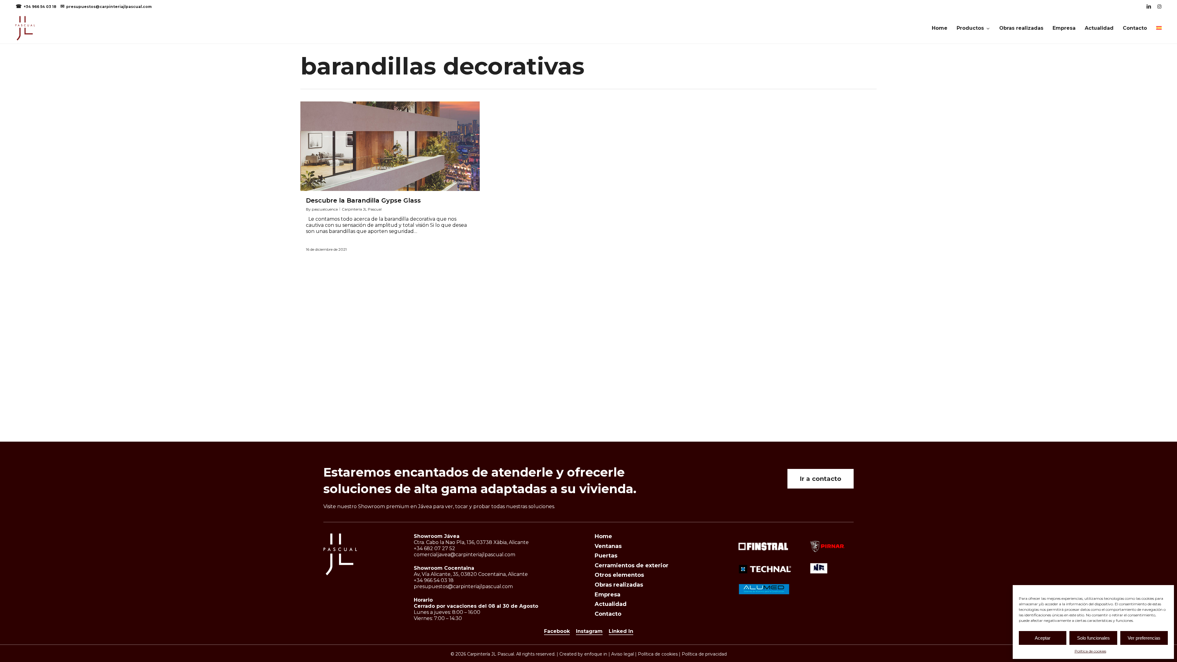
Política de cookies (1090, 651)
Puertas (606, 555)
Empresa (607, 594)
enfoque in (595, 654)
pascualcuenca (325, 209)
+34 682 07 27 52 (434, 548)
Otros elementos (619, 575)
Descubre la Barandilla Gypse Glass (363, 200)
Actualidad (611, 604)
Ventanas (608, 546)
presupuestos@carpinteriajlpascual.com (109, 6)
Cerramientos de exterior (631, 565)
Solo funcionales (1093, 638)
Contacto (608, 614)
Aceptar (1042, 638)
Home (603, 536)
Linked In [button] (621, 631)
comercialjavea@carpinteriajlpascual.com (464, 554)
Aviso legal (622, 654)
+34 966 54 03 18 (40, 6)
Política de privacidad (704, 654)
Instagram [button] (589, 631)
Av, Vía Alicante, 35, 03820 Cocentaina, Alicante (471, 574)
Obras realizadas (619, 584)
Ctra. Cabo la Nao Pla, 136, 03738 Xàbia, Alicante (471, 542)
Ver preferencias (1144, 638)
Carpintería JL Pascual (362, 209)
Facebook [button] (557, 631)
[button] (820, 478)
